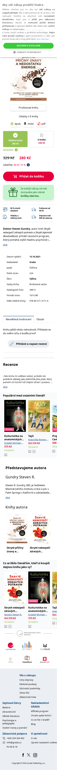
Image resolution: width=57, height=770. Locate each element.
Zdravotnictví (9, 711)
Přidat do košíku (31, 176)
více (5, 244)
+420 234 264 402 (15, 738)
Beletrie (6, 707)
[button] (28, 52)
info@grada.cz (14, 742)
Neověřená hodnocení (18, 319)
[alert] (28, 28)
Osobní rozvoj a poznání (14, 727)
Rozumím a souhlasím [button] (28, 45)
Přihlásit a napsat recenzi (31, 344)
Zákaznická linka (27, 697)
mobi (31, 123)
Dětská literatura (10, 716)
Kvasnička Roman (37, 439)
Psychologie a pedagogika (9, 722)
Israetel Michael (12, 442)
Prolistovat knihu (28, 107)
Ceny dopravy (26, 679)
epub (18, 123)
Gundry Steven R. (20, 476)
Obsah (40, 319)
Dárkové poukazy (28, 684)
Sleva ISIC (24, 692)
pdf (43, 123)
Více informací (42, 39)
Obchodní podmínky (29, 688)
